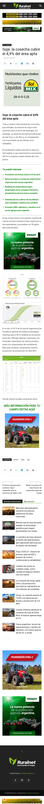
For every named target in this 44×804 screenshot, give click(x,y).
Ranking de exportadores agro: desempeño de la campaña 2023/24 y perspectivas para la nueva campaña (21, 190)
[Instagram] (22, 780)
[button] (4, 5)
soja (28, 459)
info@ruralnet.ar (27, 773)
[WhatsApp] (16, 63)
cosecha (15, 459)
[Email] (27, 63)
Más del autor (29, 502)
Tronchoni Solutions (32, 793)
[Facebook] (4, 63)
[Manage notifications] (4, 800)
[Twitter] (10, 63)
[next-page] (7, 638)
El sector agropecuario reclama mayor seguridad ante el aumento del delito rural (11, 489)
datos (22, 459)
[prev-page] (4, 638)
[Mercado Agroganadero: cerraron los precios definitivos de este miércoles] (8, 511)
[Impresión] (33, 63)
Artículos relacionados (12, 502)
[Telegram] (21, 63)
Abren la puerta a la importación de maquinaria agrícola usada (34, 489)
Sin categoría (7, 45)
